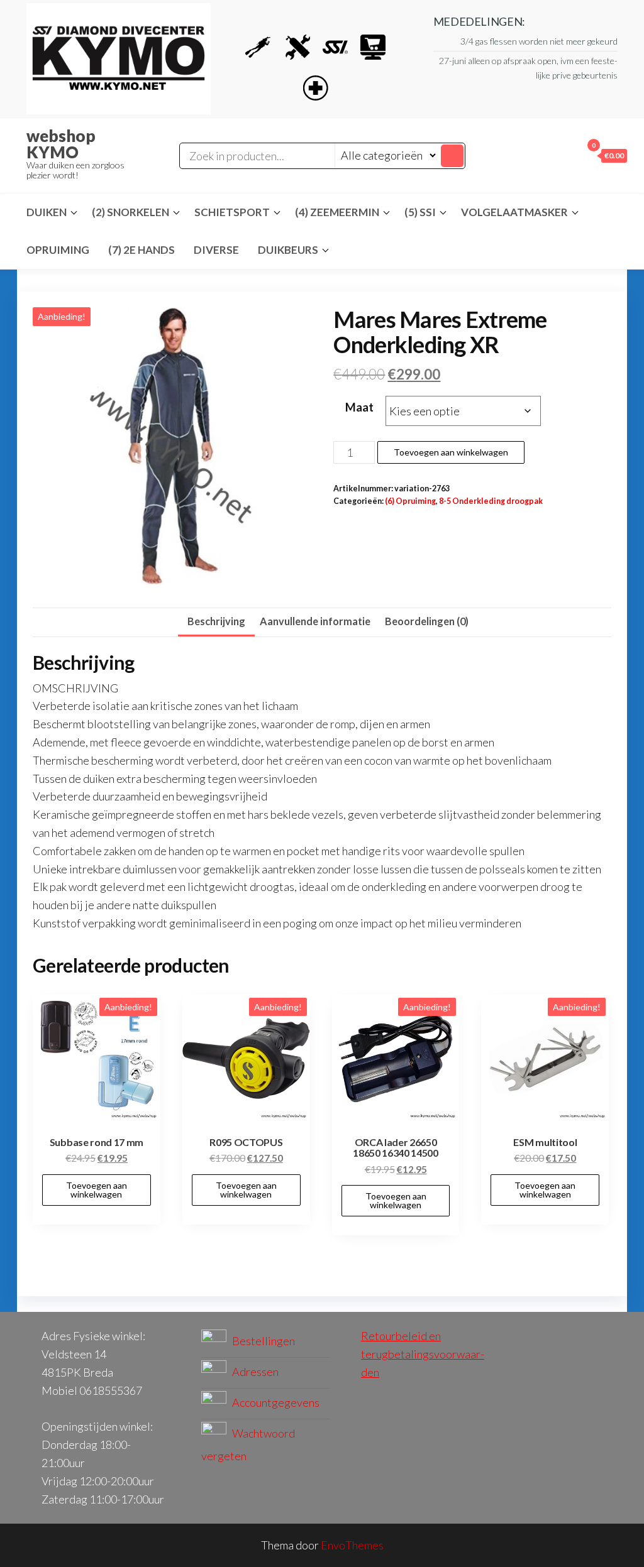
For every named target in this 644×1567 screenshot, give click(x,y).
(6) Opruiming (410, 501)
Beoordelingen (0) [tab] (427, 621)
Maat (359, 407)
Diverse (216, 249)
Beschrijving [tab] (216, 621)
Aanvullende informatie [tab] (315, 621)
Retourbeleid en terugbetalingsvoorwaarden (422, 1354)
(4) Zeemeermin (337, 212)
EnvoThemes (352, 1545)
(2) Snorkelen (130, 212)
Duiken (46, 212)
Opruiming (57, 249)
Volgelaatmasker (514, 212)
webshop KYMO (61, 144)
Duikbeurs (288, 249)
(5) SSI (420, 212)
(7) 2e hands (141, 249)
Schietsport (232, 212)
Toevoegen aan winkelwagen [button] (96, 1189)
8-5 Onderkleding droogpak (491, 501)
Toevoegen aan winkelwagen (451, 452)
